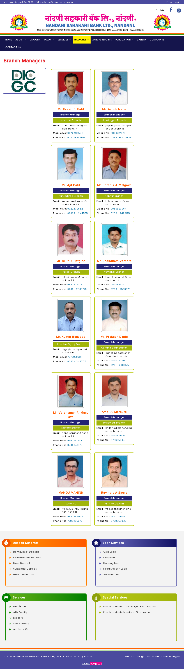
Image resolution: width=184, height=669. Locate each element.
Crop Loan (109, 557)
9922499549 (75, 133)
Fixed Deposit (21, 563)
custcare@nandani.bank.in (56, 2)
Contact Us (13, 47)
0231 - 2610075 (120, 365)
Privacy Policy (83, 656)
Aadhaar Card (22, 629)
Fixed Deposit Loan (115, 568)
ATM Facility (20, 612)
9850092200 (118, 360)
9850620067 (118, 208)
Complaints (157, 39)
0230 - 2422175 (120, 213)
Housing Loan (111, 563)
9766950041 (118, 440)
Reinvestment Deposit (27, 557)
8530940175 (74, 445)
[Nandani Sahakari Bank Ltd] (92, 22)
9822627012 (74, 284)
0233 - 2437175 (76, 361)
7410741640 (118, 516)
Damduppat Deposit (26, 552)
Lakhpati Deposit (23, 574)
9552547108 (74, 440)
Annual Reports (102, 39)
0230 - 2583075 (120, 289)
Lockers (18, 618)
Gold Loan (109, 552)
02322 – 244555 (77, 213)
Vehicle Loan (111, 574)
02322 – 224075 (121, 137)
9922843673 (75, 516)
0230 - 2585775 (77, 289)
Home (8, 39)
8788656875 (118, 521)
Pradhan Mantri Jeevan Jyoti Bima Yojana (129, 606)
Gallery (141, 39)
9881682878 (118, 133)
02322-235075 (76, 137)
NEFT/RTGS (19, 606)
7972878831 (74, 357)
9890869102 (118, 284)
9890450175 (118, 435)
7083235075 (74, 521)
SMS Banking (21, 623)
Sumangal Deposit (25, 568)
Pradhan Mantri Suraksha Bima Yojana (127, 612)
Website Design (134, 656)
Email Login (173, 2)
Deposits (35, 39)
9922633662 (75, 208)
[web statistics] (96, 663)
